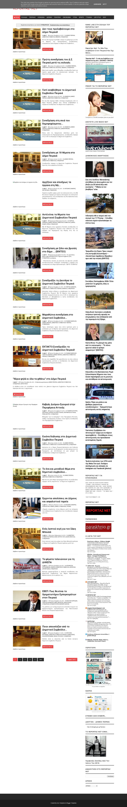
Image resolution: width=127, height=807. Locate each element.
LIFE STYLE (97, 17)
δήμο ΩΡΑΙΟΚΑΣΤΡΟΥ (52, 256)
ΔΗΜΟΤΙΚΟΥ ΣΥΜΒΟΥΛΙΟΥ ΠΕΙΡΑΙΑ (52, 288)
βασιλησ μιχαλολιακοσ (42, 382)
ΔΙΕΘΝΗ (49, 17)
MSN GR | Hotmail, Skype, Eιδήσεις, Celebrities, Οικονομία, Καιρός (97, 640)
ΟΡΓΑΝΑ (46, 190)
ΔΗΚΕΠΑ (53, 567)
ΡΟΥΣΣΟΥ (60, 636)
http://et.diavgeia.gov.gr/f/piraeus (96, 727)
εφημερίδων (102, 686)
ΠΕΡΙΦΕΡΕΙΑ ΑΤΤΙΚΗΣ (70, 412)
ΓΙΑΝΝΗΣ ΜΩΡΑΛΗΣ (71, 321)
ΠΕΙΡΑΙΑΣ (32, 17)
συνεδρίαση (53, 258)
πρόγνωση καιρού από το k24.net (98, 711)
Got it (105, 4)
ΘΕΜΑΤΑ (58, 37)
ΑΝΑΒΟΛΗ (67, 96)
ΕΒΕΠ (55, 602)
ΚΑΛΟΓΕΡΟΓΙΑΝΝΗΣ (47, 636)
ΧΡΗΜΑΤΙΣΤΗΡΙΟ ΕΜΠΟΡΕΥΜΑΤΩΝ (59, 604)
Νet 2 (46, 504)
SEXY (104, 17)
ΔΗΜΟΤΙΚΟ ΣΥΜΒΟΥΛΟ (48, 37)
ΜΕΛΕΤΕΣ (60, 602)
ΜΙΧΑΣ (55, 636)
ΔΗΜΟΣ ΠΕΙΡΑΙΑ (70, 35)
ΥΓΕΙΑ (75, 17)
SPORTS (81, 17)
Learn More (97, 4)
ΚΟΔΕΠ (44, 224)
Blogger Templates (71, 803)
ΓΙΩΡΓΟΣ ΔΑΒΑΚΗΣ (71, 287)
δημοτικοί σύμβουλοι (63, 256)
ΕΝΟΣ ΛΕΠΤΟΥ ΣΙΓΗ (59, 537)
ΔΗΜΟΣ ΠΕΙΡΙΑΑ (46, 322)
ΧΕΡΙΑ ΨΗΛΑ (24, 383)
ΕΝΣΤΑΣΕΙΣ (45, 412)
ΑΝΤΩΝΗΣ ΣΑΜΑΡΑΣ (70, 188)
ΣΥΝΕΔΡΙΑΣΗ (64, 37)
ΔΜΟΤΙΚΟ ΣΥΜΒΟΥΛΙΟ (48, 477)
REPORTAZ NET (25, 8)
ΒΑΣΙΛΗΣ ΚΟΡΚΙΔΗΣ (71, 601)
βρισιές (44, 256)
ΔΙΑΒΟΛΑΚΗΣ (71, 634)
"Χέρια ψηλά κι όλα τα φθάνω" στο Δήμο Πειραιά (39, 379)
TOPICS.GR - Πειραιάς (93, 566)
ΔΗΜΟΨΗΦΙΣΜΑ (65, 128)
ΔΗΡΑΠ (73, 222)
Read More (48, 49)
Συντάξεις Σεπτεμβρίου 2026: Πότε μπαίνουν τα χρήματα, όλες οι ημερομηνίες (99, 283)
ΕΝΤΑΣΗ (51, 412)
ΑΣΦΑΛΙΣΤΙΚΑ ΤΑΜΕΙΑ (48, 506)
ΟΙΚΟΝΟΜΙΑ (67, 17)
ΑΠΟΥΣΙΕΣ (69, 633)
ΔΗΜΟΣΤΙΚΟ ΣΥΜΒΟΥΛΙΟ (49, 160)
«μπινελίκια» (71, 254)
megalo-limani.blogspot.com (96, 608)
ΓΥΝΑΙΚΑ (89, 17)
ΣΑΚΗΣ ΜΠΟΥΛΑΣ (70, 537)
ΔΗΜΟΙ (57, 506)
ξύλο (70, 256)
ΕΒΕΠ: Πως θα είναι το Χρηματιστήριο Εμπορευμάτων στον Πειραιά (59, 594)
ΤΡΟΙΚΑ (69, 506)
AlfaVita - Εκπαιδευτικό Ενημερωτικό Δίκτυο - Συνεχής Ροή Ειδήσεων (98, 555)
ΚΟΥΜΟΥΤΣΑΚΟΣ (58, 412)
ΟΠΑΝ (48, 224)
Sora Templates (61, 803)
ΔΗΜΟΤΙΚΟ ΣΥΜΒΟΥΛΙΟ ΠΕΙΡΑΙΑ (58, 634)
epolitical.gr (91, 621)
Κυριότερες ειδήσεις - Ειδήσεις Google (98, 541)
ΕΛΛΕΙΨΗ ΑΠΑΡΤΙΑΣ (63, 444)
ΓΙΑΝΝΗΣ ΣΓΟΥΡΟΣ (72, 411)
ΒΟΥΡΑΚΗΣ (45, 634)
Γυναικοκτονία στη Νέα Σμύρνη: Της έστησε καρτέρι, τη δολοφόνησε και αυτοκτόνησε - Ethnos (98, 544)
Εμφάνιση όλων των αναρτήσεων (60, 25)
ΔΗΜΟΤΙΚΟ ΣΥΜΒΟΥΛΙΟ (48, 67)
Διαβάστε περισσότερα (19, 51)
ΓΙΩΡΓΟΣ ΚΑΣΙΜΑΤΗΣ (48, 602)
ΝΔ (43, 190)
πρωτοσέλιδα (96, 686)
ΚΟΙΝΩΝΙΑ (41, 17)
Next (40, 659)
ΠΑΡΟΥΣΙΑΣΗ (67, 602)
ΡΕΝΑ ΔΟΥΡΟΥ (46, 414)
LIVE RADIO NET (92, 582)
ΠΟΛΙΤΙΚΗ (57, 17)
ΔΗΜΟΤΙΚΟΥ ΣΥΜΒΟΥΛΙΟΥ (49, 444)
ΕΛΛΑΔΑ (24, 17)
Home (17, 17)
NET (46, 35)
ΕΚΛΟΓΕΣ (58, 67)
